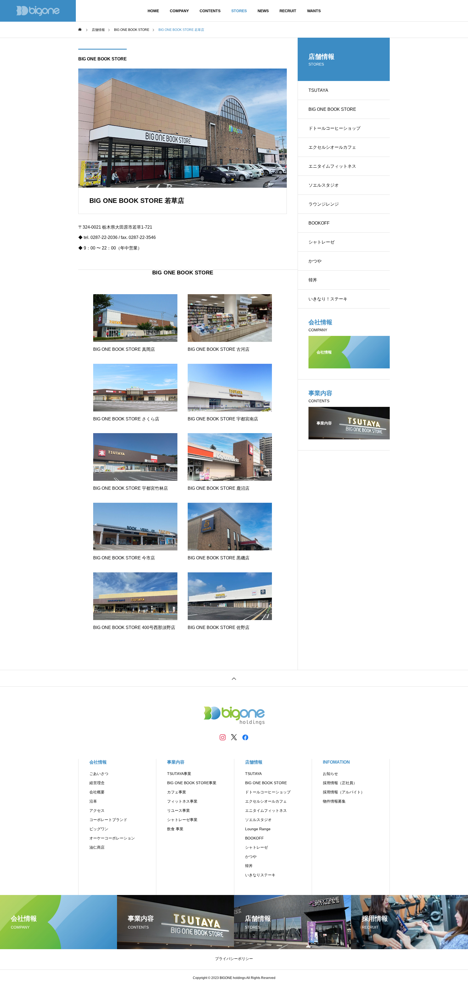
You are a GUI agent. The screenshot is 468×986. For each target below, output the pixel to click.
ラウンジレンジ (323, 204)
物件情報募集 (334, 801)
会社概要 (97, 792)
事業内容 (175, 762)
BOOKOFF (319, 223)
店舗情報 (253, 762)
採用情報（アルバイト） (344, 792)
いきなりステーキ (260, 875)
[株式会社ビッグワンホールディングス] (38, 11)
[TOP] (234, 678)
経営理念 (97, 783)
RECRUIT (288, 11)
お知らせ (330, 773)
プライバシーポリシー (234, 958)
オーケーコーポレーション (112, 838)
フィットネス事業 (182, 801)
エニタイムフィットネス (332, 166)
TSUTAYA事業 (179, 773)
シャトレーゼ (321, 242)
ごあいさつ (98, 773)
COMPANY (179, 11)
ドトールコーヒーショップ (334, 128)
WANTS (314, 11)
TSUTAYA (318, 90)
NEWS (263, 11)
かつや (314, 261)
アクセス (97, 810)
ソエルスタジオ (323, 185)
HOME (153, 11)
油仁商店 (97, 847)
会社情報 (98, 762)
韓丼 (312, 280)
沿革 (93, 801)
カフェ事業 (176, 792)
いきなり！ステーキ (327, 299)
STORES (239, 11)
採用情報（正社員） (340, 783)
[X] (234, 737)
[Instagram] (223, 737)
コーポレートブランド (108, 820)
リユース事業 (178, 810)
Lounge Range (258, 829)
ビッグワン (98, 829)
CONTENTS (210, 11)
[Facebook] (245, 737)
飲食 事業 (175, 829)
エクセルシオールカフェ (332, 147)
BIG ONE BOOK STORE (102, 59)
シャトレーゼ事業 (182, 820)
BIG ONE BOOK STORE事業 (191, 783)
